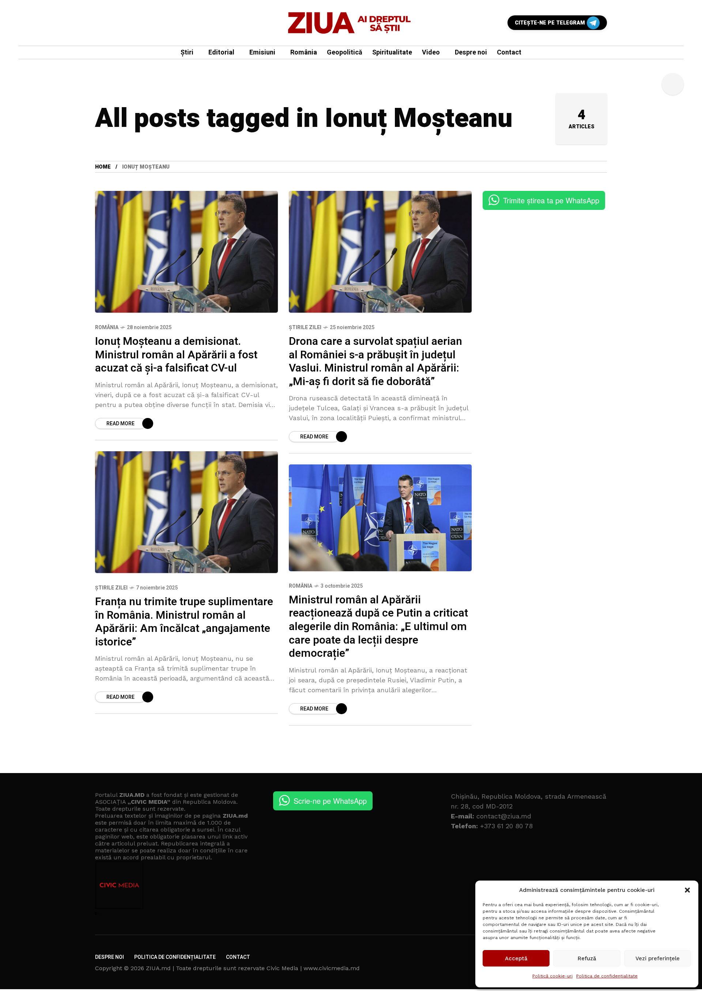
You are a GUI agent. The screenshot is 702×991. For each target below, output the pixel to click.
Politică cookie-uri (552, 976)
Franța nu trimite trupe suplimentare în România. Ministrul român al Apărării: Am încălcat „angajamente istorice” (184, 622)
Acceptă (516, 958)
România (106, 327)
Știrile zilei (305, 327)
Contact (238, 957)
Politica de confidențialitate (607, 976)
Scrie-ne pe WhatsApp (330, 800)
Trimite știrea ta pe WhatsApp (551, 200)
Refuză (587, 958)
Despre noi (109, 957)
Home (103, 167)
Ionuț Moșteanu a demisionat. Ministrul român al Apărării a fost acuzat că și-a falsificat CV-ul (176, 355)
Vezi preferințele (657, 958)
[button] (687, 890)
